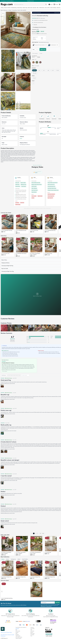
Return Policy (32, 633)
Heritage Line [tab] (13, 559)
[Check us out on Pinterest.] (51, 629)
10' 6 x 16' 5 (35, 73)
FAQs (31, 629)
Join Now (57, 602)
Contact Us (32, 627)
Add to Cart (42, 49)
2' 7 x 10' (34, 78)
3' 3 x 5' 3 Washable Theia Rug (6, 230)
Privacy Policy (43, 606)
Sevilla (19, 10)
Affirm (16, 633)
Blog (16, 629)
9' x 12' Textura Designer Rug (50, 576)
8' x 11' (53, 70)
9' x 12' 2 (57, 70)
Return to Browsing (4, 10)
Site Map (17, 632)
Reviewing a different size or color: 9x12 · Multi (8, 383)
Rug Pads (34, 7)
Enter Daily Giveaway (19, 637)
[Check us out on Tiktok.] (49, 629)
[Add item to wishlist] (13, 215)
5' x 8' (44, 70)
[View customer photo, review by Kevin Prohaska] (4, 328)
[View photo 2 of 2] (5, 451)
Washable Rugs (14, 7)
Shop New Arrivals (30, 0)
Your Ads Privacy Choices (6, 634)
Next (43, 533)
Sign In (51, 4)
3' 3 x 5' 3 (34, 70)
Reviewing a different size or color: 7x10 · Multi (8, 524)
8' (33, 83)
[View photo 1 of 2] (2, 451)
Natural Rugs (19, 7)
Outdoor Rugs (24, 7)
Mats (38, 7)
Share (41, 53)
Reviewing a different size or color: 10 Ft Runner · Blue (9, 480)
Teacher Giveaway (18, 638)
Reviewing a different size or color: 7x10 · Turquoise (8, 430)
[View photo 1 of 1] (2, 385)
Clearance (58, 7)
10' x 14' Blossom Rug (48, 253)
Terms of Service (48, 606)
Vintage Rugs (14, 10)
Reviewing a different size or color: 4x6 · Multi (8, 399)
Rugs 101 (31, 632)
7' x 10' (48, 70)
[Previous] (2, 224)
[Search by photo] (15, 4)
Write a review (42, 18)
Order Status (58, 0)
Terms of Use (3, 632)
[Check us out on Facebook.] (45, 629)
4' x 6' (39, 70)
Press (31, 635)
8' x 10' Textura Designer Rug (6, 576)
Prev (31, 533)
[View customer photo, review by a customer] (11, 328)
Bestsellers (17, 634)
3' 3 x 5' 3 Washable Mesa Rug (50, 230)
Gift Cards (17, 628)
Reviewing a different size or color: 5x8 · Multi (9, 369)
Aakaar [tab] (19, 559)
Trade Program (18, 635)
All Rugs (2, 7)
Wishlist (56, 4)
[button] (29, 13)
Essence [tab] (7, 559)
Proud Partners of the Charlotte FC (21, 627)
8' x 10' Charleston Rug (5, 253)
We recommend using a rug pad (44, 42)
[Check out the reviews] (49, 635)
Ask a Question (35, 53)
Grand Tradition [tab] (25, 559)
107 (40, 533)
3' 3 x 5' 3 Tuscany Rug (34, 230)
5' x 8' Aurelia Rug (48, 552)
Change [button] (38, 56)
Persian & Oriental (7, 7)
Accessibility (32, 634)
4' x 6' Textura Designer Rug (20, 576)
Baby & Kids (30, 7)
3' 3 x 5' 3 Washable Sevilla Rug (6, 598)
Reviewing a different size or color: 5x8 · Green (8, 413)
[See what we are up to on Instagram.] (47, 629)
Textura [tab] (3, 559)
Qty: (33, 49)
